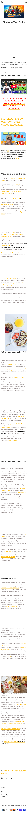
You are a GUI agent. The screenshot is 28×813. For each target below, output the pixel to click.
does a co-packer (5, 245)
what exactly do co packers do (10, 772)
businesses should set (11, 606)
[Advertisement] (14, 39)
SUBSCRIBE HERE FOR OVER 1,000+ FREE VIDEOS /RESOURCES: (12, 122)
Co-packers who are (6, 427)
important (21, 472)
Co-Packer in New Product (18, 377)
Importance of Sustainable (15, 423)
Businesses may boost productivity (10, 587)
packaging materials (12, 440)
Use (14, 232)
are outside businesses (7, 204)
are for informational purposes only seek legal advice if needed (13, 159)
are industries (7, 551)
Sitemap (3, 796)
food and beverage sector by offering (10, 728)
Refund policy (4, 794)
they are (9, 656)
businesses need (21, 704)
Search (3, 791)
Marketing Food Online (15, 805)
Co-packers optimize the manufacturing (11, 253)
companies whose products (8, 556)
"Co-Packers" (19, 199)
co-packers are (19, 184)
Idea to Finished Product (10, 278)
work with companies (12, 364)
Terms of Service (5, 793)
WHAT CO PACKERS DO (10, 770)
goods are (19, 295)
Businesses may (22, 492)
